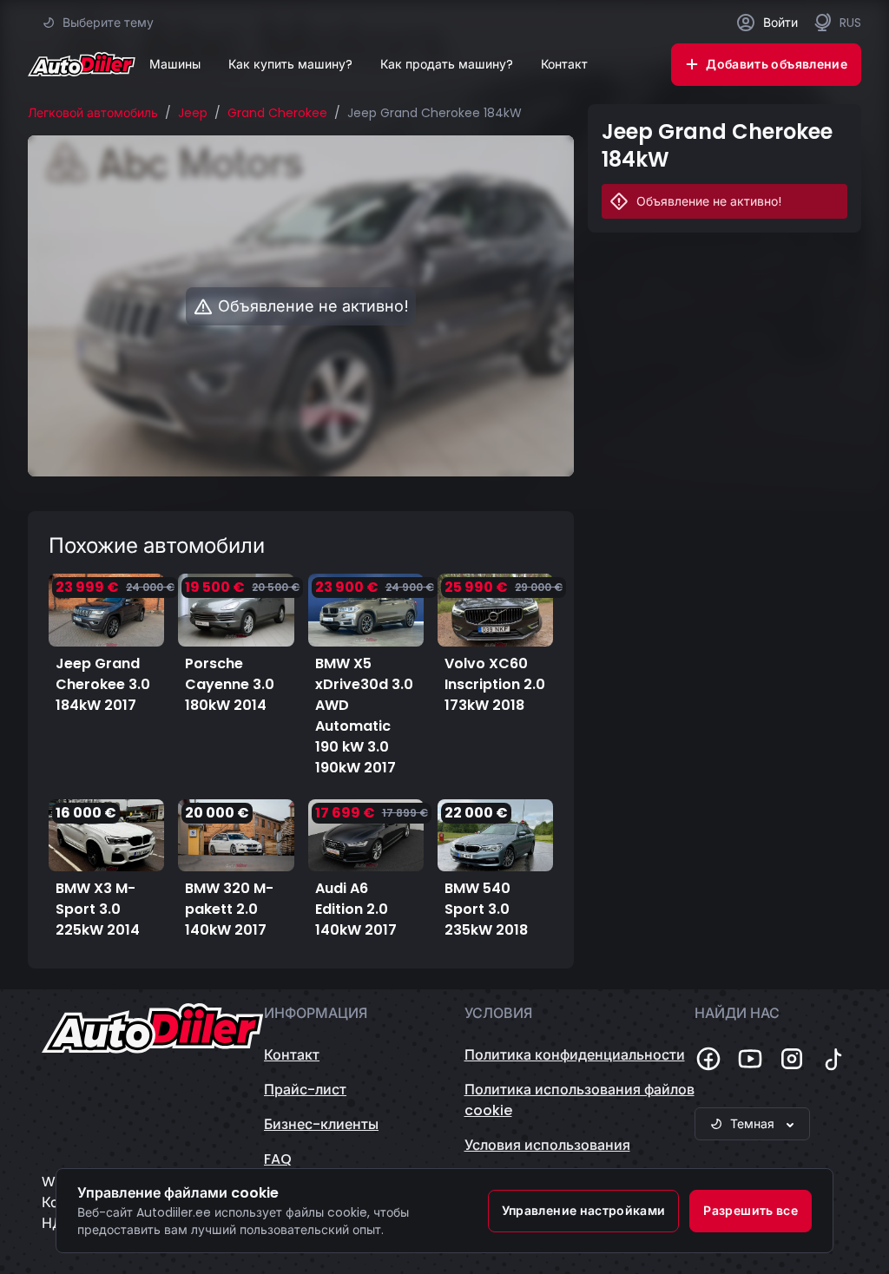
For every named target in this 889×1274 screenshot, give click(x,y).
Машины (175, 64)
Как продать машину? (446, 64)
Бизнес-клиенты (321, 1124)
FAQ (278, 1159)
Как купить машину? (290, 64)
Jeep (192, 112)
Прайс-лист (305, 1090)
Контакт (564, 64)
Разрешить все (750, 1210)
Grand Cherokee (277, 112)
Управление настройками (584, 1210)
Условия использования (547, 1145)
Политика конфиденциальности (574, 1055)
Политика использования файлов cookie (579, 1100)
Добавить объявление (776, 64)
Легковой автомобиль (93, 112)
